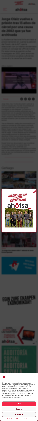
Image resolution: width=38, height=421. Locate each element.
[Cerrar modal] (34, 191)
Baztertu (19, 409)
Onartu (19, 404)
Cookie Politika (11, 418)
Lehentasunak (19, 414)
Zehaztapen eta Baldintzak (23, 418)
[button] (35, 376)
